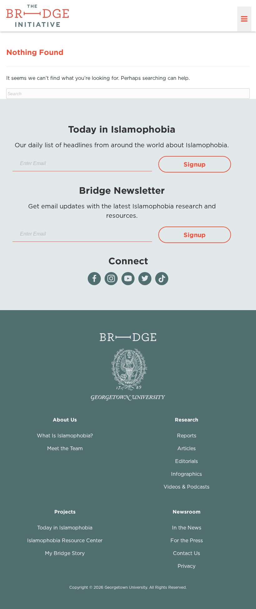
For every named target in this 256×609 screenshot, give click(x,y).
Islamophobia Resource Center (64, 540)
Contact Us (186, 553)
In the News (186, 527)
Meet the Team (65, 448)
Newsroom (186, 511)
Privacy (186, 566)
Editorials (186, 461)
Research (186, 419)
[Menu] (244, 19)
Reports (186, 435)
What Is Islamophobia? (65, 435)
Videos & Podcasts (186, 487)
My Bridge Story (65, 553)
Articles (186, 448)
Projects (65, 511)
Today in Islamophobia (64, 527)
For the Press (186, 540)
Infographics (186, 474)
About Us (65, 419)
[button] (194, 164)
